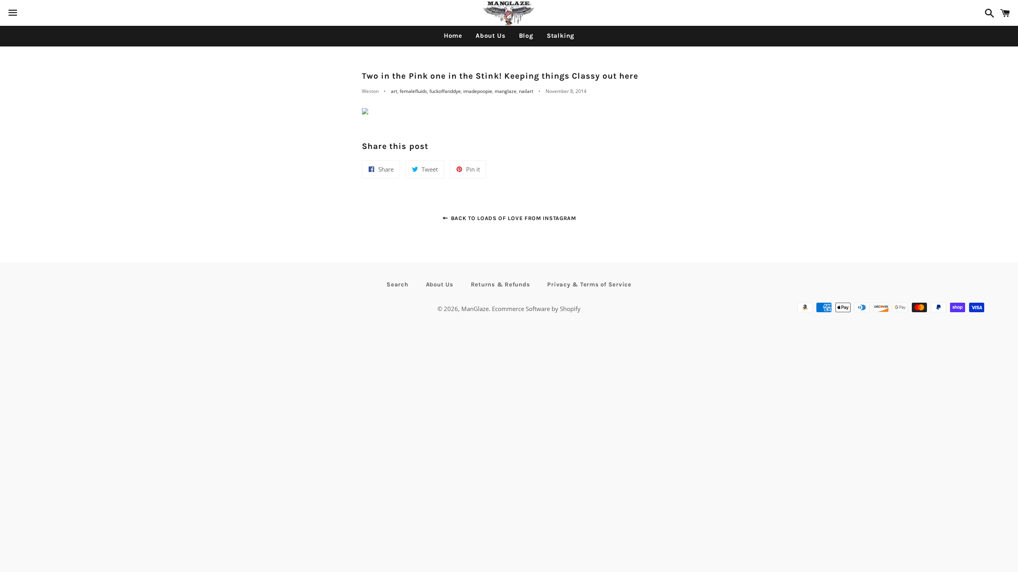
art (394, 91)
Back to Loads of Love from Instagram (512, 218)
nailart (526, 91)
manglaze (506, 91)
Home (453, 35)
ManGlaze (475, 309)
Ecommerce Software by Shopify (536, 309)
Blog (526, 35)
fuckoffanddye (445, 91)
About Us (490, 35)
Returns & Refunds (500, 284)
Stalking (560, 35)
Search (397, 284)
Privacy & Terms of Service (589, 284)
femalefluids (413, 91)
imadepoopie (477, 91)
